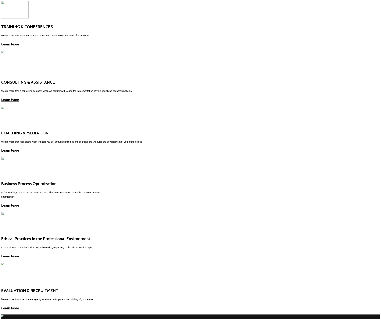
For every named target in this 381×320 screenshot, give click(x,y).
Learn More (10, 44)
